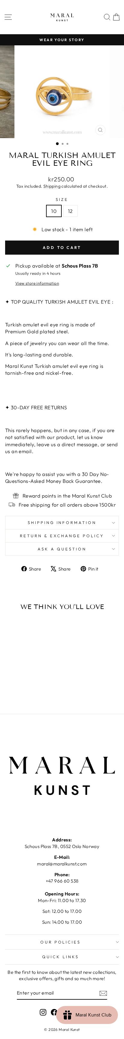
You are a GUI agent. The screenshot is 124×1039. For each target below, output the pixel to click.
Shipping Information (62, 522)
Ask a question (62, 549)
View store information (37, 283)
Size (62, 199)
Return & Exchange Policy (62, 535)
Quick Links (60, 956)
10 (54, 211)
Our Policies (60, 942)
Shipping (51, 186)
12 (70, 211)
